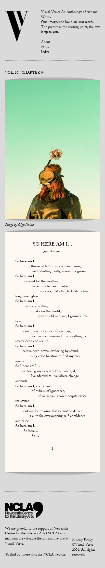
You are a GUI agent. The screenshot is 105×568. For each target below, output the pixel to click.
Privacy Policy (82, 540)
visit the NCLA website (48, 555)
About (45, 42)
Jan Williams (52, 252)
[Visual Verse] (17, 27)
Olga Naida (26, 225)
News (45, 48)
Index (45, 52)
